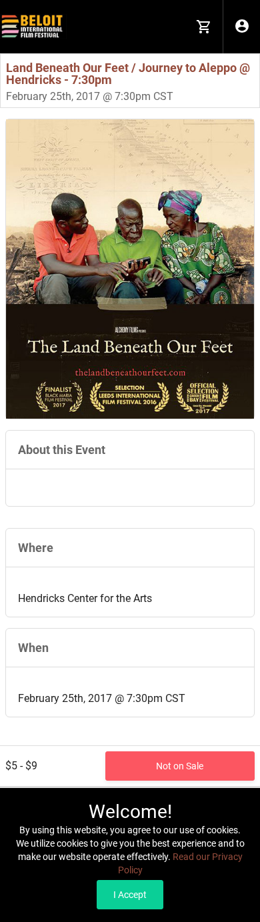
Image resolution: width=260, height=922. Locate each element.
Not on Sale (179, 766)
